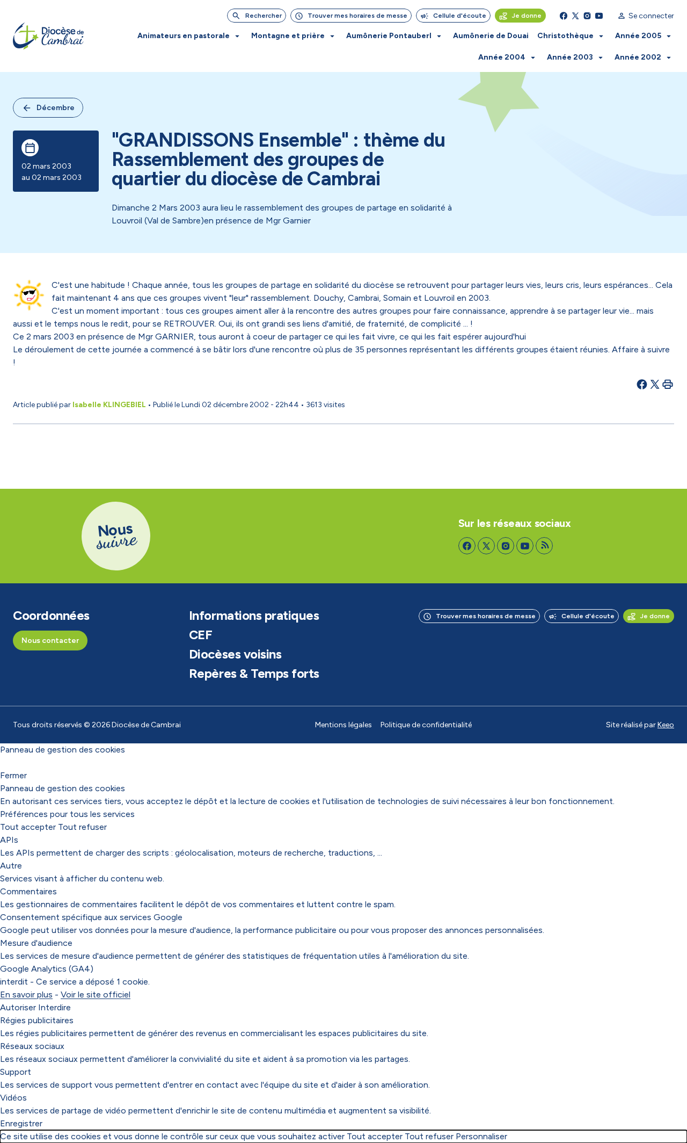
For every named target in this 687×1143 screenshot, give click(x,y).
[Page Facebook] (563, 15)
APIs (9, 840)
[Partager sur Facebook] (641, 384)
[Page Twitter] (575, 15)
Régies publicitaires (37, 1020)
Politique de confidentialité (426, 724)
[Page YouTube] (599, 15)
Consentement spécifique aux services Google (91, 917)
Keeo (665, 724)
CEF (201, 634)
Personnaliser (481, 1136)
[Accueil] (48, 35)
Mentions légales (343, 724)
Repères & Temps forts (254, 673)
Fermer (13, 775)
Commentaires (28, 891)
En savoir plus (26, 994)
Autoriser (18, 1007)
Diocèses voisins (235, 654)
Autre (11, 865)
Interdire (54, 1007)
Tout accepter (28, 827)
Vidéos (13, 1098)
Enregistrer (21, 1123)
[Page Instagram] (587, 15)
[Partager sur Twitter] (654, 384)
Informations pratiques (254, 615)
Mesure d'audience (36, 943)
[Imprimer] (667, 384)
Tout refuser (82, 827)
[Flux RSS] (544, 545)
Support (15, 1072)
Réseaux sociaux (32, 1046)
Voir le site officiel (95, 994)
